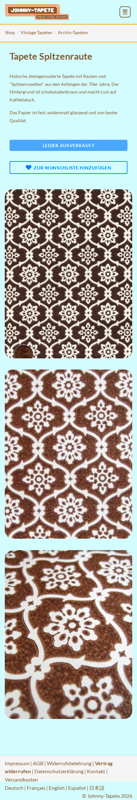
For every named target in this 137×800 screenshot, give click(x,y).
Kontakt (96, 771)
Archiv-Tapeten (73, 32)
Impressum (17, 763)
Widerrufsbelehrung (69, 763)
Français (36, 788)
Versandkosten (21, 779)
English (57, 788)
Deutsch (14, 788)
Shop (10, 32)
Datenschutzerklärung (58, 771)
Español (77, 788)
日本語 (97, 788)
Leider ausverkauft (69, 145)
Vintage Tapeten (36, 32)
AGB (38, 763)
